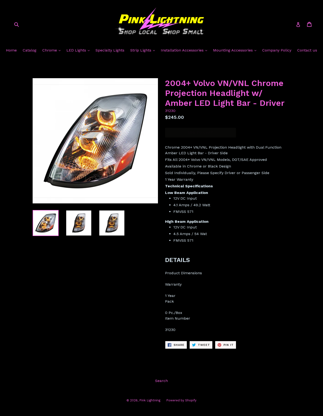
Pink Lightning (149, 400)
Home (11, 50)
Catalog (29, 50)
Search (161, 380)
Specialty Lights (110, 50)
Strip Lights (141, 50)
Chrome (50, 50)
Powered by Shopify (181, 400)
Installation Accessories (183, 50)
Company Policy (276, 50)
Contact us (307, 50)
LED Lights (76, 50)
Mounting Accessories (233, 50)
